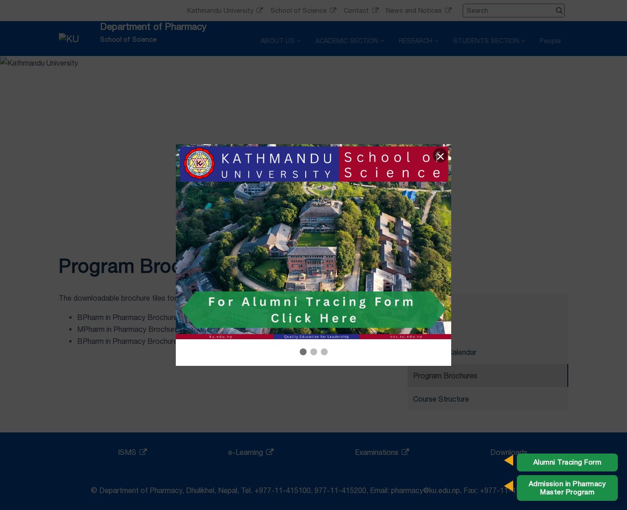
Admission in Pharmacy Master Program (567, 488)
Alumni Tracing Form (567, 462)
